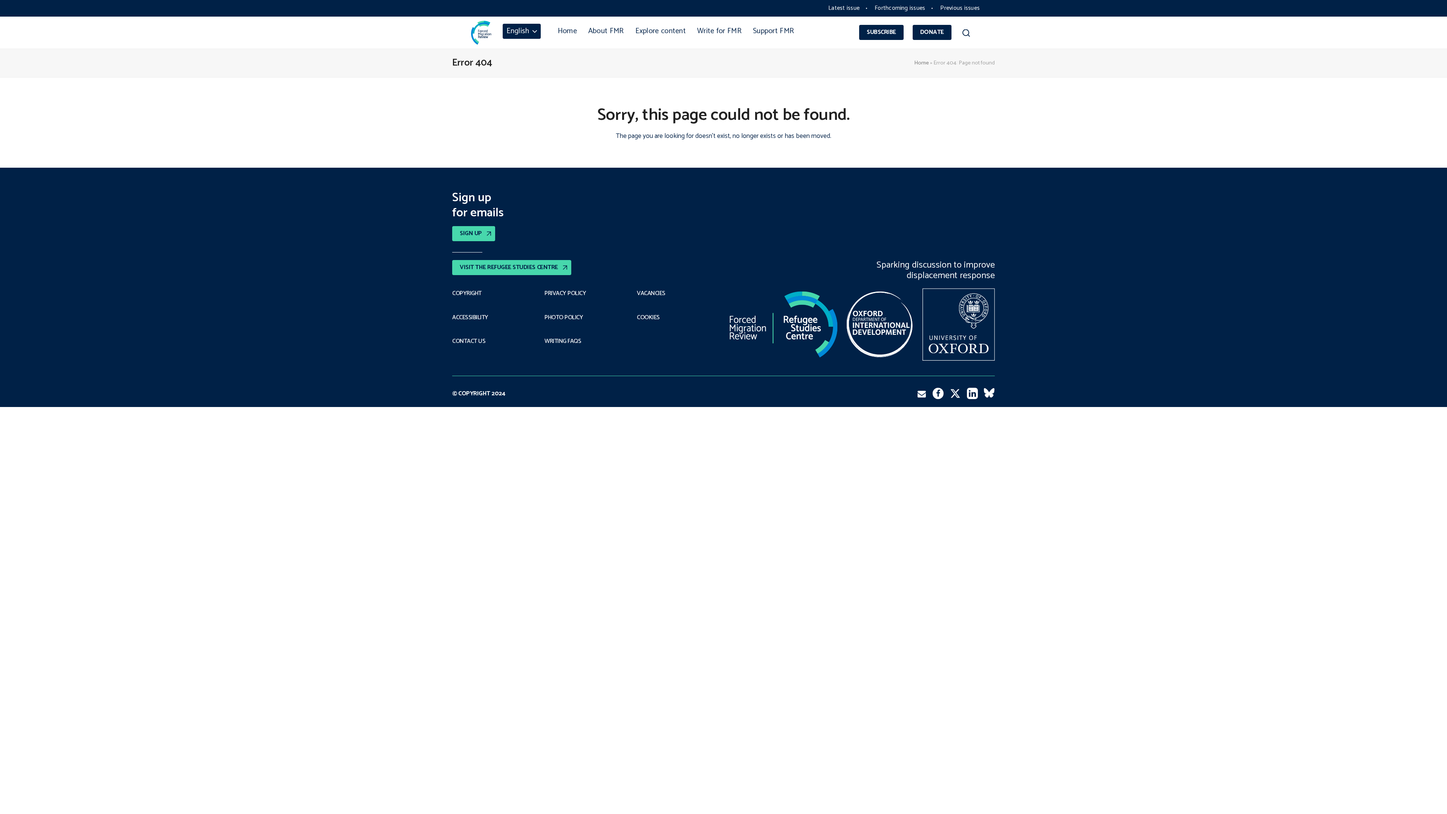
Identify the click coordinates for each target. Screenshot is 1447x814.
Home (921, 62)
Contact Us (468, 341)
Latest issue (844, 8)
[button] (966, 34)
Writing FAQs (563, 341)
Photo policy (564, 317)
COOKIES (648, 317)
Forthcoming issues (900, 8)
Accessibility (470, 317)
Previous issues (960, 8)
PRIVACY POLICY (565, 293)
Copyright (467, 293)
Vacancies (651, 293)
